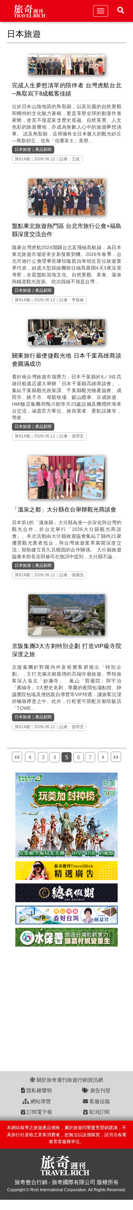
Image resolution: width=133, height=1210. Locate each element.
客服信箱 (99, 1101)
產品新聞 (43, 149)
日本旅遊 (23, 149)
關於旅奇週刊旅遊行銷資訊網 (69, 1080)
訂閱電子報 (38, 1112)
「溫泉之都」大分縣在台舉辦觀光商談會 (64, 509)
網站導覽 (40, 1101)
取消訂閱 (98, 1112)
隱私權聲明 (38, 1090)
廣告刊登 (99, 1090)
